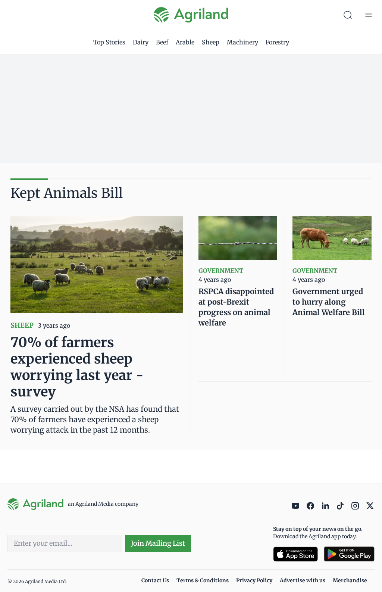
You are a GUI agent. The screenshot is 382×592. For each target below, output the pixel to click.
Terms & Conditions (202, 580)
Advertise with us (302, 580)
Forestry (277, 42)
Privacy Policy (254, 580)
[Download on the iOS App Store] (295, 554)
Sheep (210, 42)
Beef (162, 42)
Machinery (242, 42)
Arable (185, 42)
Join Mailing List (158, 543)
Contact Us (155, 580)
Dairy (140, 42)
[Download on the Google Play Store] (349, 554)
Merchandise (350, 580)
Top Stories (109, 42)
